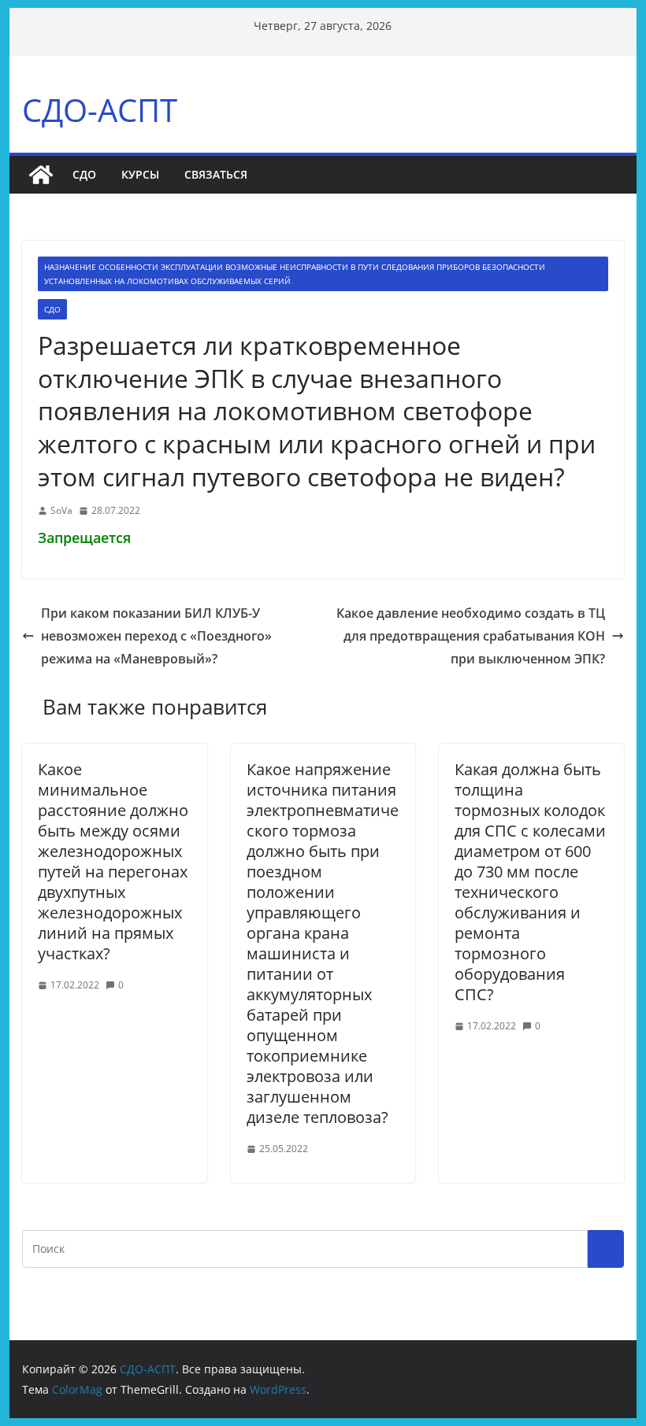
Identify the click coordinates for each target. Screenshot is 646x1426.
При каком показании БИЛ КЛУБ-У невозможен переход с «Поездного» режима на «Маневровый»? (156, 635)
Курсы (140, 174)
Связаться (215, 174)
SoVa (61, 510)
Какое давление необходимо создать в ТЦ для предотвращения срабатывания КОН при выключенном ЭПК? (470, 635)
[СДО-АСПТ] (41, 175)
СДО (84, 174)
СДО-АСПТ (99, 109)
